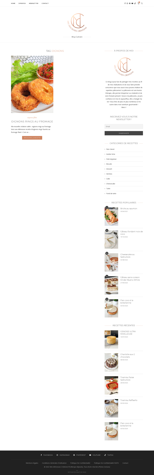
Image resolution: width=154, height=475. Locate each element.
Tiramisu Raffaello (128, 400)
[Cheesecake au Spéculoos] (111, 262)
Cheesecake (110, 184)
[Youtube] (132, 3)
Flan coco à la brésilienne (126, 301)
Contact (45, 3)
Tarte (108, 188)
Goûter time (110, 154)
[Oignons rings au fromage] (32, 84)
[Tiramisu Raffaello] (111, 408)
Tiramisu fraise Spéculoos (127, 378)
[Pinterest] (129, 3)
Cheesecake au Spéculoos (127, 255)
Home (13, 3)
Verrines (109, 174)
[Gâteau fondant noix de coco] (111, 239)
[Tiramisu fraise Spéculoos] (111, 385)
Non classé (110, 149)
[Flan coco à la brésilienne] (111, 308)
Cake (108, 179)
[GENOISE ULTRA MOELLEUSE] (111, 339)
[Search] (142, 3)
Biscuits (109, 164)
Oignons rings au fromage (32, 121)
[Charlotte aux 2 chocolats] (111, 362)
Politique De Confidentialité (80, 463)
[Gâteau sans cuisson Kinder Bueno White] (111, 285)
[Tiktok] (135, 3)
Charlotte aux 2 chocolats (127, 355)
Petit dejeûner (111, 159)
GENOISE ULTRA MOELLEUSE (128, 332)
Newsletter (33, 3)
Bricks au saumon (128, 209)
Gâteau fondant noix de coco (131, 233)
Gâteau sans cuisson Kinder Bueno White (130, 278)
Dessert (109, 169)
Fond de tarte (111, 193)
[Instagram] (127, 3)
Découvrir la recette (32, 138)
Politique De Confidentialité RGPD (106, 463)
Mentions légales (32, 463)
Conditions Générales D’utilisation (54, 463)
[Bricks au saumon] (111, 216)
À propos (22, 3)
